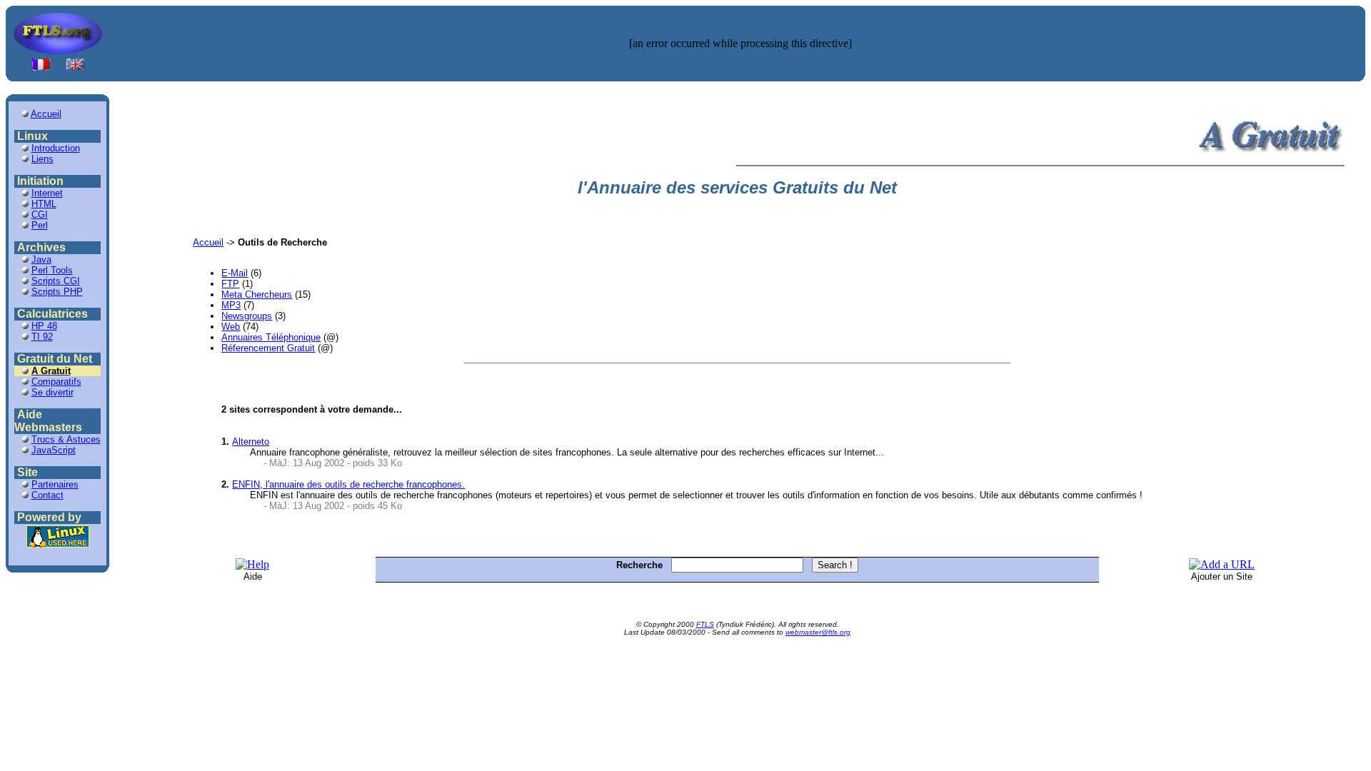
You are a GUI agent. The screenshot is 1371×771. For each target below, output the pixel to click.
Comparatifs (56, 381)
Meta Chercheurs (256, 294)
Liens (42, 158)
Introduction (55, 148)
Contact (47, 495)
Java (41, 259)
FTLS (705, 624)
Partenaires (55, 484)
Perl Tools (52, 270)
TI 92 (42, 336)
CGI (39, 214)
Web (230, 326)
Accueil (46, 114)
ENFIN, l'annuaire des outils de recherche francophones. (348, 484)
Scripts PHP (57, 291)
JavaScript (53, 450)
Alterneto (250, 441)
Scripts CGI (55, 281)
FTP (230, 283)
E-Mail (234, 273)
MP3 (231, 305)
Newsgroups (246, 316)
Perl (39, 225)
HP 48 (44, 326)
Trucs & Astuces (66, 439)
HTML (43, 203)
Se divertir (52, 392)
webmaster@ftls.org (817, 632)
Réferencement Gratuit (268, 348)
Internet (47, 193)
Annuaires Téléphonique (271, 337)
